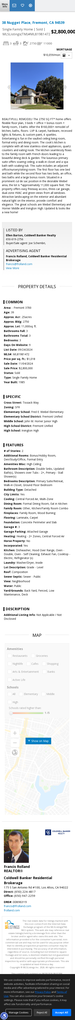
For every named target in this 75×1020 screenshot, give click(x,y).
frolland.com (12, 910)
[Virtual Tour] (31, 5)
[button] (4, 1015)
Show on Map (40, 741)
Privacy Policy (43, 992)
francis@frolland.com (19, 264)
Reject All (42, 1012)
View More (12, 268)
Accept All (61, 1012)
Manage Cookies (18, 1012)
